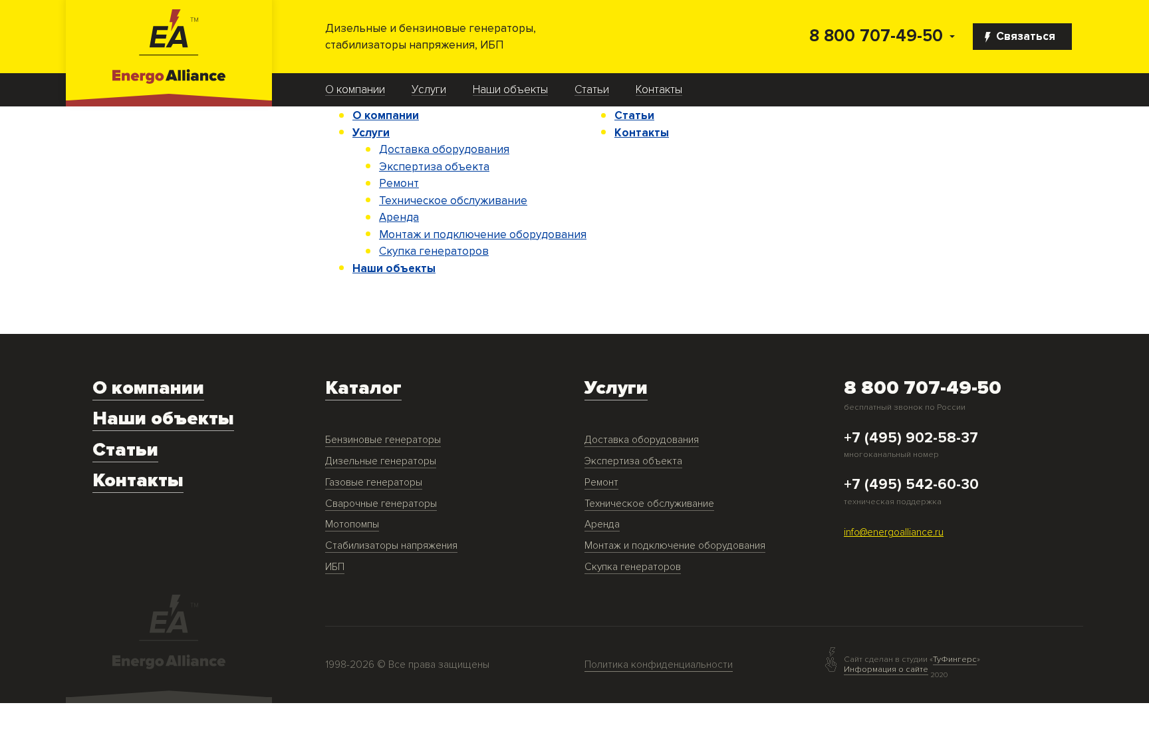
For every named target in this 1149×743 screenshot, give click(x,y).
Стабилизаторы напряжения (391, 545)
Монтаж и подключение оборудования (482, 234)
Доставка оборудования (444, 149)
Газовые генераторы (373, 482)
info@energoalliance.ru (894, 532)
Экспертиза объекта (434, 167)
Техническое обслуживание (453, 201)
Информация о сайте (886, 669)
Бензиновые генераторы (383, 440)
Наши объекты (510, 90)
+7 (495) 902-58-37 (911, 438)
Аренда (399, 217)
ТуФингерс (955, 659)
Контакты (659, 90)
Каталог (363, 388)
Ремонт (399, 183)
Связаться (1025, 36)
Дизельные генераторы (380, 461)
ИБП (334, 567)
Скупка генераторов (434, 251)
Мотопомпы (352, 524)
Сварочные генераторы (381, 504)
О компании (355, 90)
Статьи (591, 90)
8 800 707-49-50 (876, 36)
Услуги (429, 90)
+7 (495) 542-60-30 (911, 485)
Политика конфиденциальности (658, 665)
